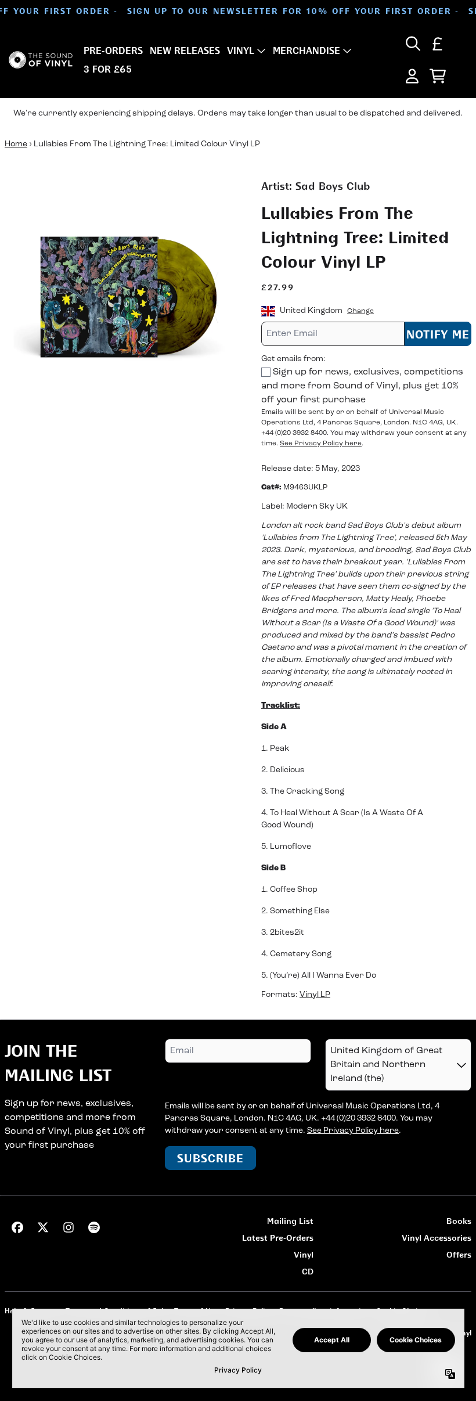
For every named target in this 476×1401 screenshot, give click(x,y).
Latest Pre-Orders (277, 1237)
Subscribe (210, 1158)
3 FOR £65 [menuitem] (108, 69)
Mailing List (290, 1221)
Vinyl (303, 1254)
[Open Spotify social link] (94, 1227)
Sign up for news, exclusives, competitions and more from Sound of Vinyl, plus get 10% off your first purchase (362, 386)
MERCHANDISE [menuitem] (306, 50)
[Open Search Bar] (412, 43)
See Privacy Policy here (321, 443)
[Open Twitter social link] (43, 1227)
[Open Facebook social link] (17, 1227)
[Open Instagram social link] (68, 1227)
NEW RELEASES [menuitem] (185, 50)
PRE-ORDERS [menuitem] (113, 50)
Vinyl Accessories (436, 1237)
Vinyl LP (315, 995)
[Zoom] (121, 295)
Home (16, 144)
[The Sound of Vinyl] (41, 60)
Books (458, 1221)
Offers (458, 1254)
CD (307, 1271)
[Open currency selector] (437, 43)
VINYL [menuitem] (240, 50)
